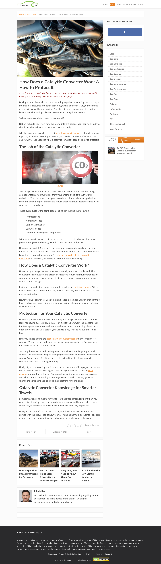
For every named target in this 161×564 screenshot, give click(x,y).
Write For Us (140, 4)
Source (60, 185)
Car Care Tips (116, 64)
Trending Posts (112, 139)
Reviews (106, 4)
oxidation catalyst (82, 287)
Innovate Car (72, 560)
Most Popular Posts (124, 140)
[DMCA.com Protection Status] (101, 560)
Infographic (115, 109)
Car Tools (130, 4)
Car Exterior (115, 74)
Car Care (111, 5)
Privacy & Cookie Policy (68, 554)
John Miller (31, 432)
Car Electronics (118, 4)
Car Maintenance (118, 84)
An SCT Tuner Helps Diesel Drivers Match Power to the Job (126, 151)
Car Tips (113, 94)
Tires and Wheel (117, 124)
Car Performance (125, 4)
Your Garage (116, 129)
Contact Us (135, 4)
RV (111, 119)
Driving (113, 104)
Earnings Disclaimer (86, 554)
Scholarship (52, 554)
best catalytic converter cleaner (62, 338)
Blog (103, 4)
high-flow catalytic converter (70, 133)
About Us (99, 554)
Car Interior (115, 79)
